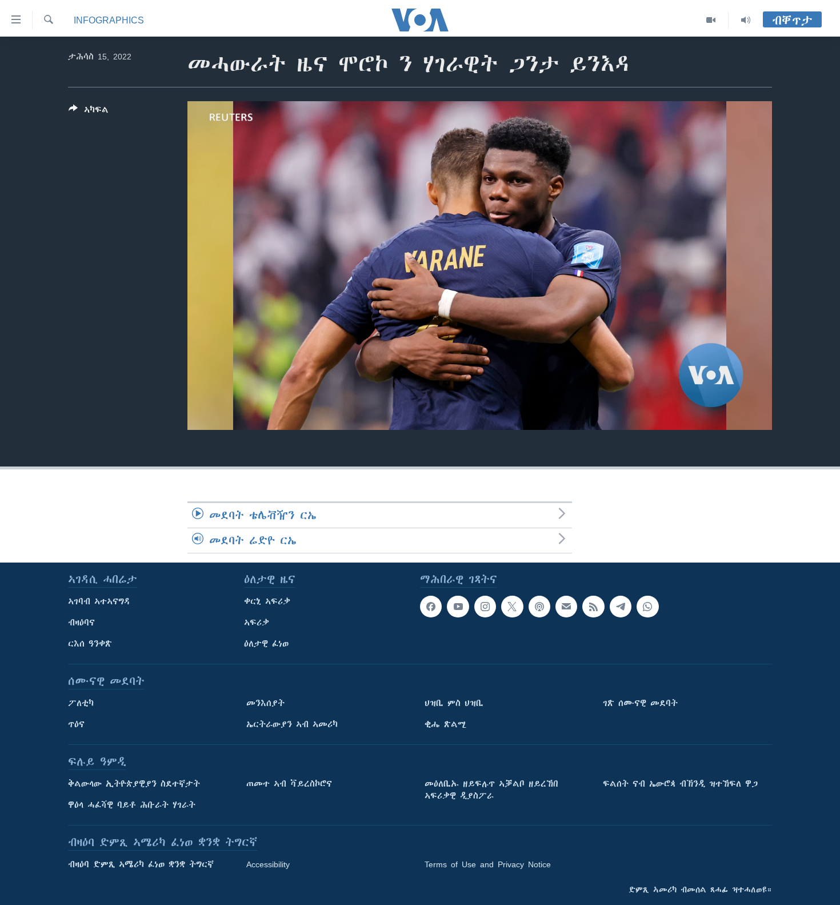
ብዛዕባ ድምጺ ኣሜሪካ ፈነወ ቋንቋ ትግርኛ (141, 864)
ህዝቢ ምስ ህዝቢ (454, 703)
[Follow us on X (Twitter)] (512, 606)
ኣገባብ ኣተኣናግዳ (99, 601)
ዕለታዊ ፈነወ (266, 644)
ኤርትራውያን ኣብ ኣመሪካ (292, 724)
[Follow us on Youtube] (458, 606)
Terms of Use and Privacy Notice (488, 864)
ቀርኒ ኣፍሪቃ (267, 601)
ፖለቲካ (81, 703)
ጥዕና (76, 724)
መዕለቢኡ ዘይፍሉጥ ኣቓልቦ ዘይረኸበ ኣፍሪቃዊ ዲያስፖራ (491, 790)
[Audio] (746, 20)
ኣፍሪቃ (256, 622)
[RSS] (593, 606)
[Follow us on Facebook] (431, 606)
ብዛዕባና (81, 622)
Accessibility (268, 864)
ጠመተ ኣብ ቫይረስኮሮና (289, 784)
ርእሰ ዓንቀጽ (90, 644)
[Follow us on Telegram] (620, 606)
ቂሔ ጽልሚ (445, 724)
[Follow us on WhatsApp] (647, 606)
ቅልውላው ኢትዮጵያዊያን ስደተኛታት (134, 784)
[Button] (89, 111)
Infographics (109, 20)
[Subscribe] (566, 606)
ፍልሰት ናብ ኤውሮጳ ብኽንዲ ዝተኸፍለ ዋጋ (680, 784)
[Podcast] (539, 606)
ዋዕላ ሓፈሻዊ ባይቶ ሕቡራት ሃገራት (131, 805)
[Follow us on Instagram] (485, 606)
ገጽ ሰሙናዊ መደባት (640, 703)
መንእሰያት (265, 703)
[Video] (711, 20)
